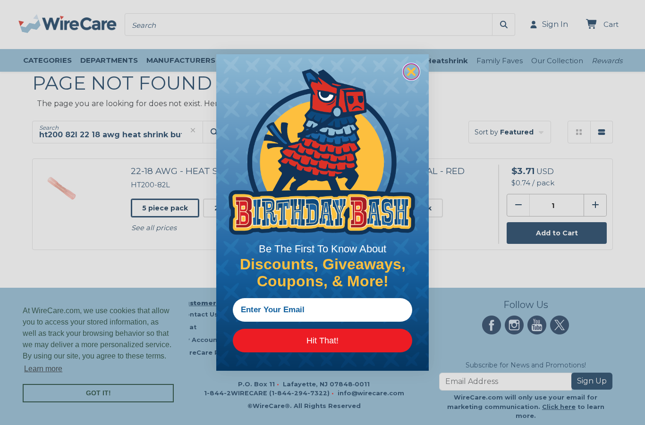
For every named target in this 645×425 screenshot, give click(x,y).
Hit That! (322, 340)
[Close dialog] (411, 72)
